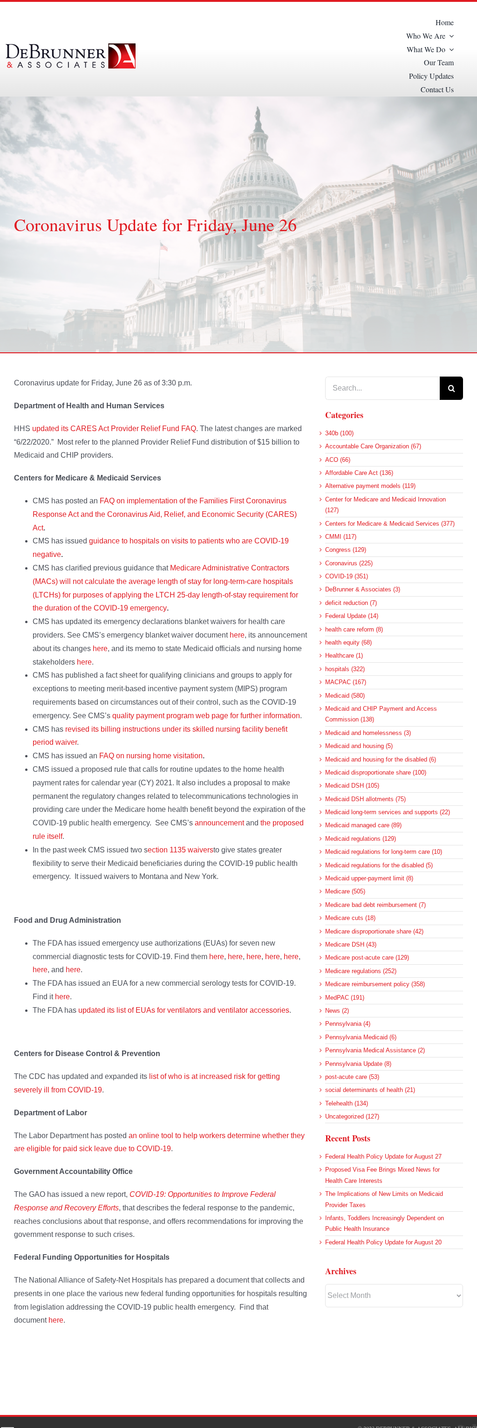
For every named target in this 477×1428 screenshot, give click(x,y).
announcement (219, 823)
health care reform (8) (354, 629)
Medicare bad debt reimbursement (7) (375, 904)
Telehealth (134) (346, 1103)
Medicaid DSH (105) (352, 785)
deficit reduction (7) (351, 602)
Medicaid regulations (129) (360, 838)
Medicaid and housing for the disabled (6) (380, 759)
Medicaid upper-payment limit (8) (369, 878)
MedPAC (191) (344, 997)
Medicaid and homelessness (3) (368, 732)
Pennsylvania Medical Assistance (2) (375, 1050)
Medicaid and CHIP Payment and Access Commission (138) (381, 714)
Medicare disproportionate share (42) (374, 931)
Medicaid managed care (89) (363, 825)
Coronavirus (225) (349, 563)
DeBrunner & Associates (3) (362, 589)
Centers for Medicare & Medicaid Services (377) (390, 523)
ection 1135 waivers (180, 850)
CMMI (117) (340, 536)
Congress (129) (345, 549)
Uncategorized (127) (352, 1116)
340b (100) (339, 433)
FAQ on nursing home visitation (151, 756)
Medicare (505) (345, 891)
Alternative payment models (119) (370, 485)
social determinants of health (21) (370, 1089)
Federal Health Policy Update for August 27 (383, 1156)
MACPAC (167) (345, 682)
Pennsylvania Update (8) (358, 1063)
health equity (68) (348, 642)
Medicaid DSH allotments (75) (365, 799)
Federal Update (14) (351, 615)
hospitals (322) (345, 669)
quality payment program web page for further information (206, 716)
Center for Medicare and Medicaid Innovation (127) (385, 505)
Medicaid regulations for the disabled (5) (379, 865)
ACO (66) (337, 459)
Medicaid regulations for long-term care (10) (383, 851)
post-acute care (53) (352, 1076)
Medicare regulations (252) (360, 971)
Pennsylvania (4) (347, 1023)
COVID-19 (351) (346, 576)
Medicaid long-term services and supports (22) (387, 812)
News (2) (337, 1010)
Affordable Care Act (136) (359, 472)
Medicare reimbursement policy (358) (375, 984)
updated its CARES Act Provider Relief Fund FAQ (114, 429)
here (237, 635)
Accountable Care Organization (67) (373, 446)
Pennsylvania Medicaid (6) (360, 1037)
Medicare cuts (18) (350, 917)
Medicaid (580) (345, 695)
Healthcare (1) (344, 655)
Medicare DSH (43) (350, 944)
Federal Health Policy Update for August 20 (383, 1242)
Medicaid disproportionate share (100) (375, 772)
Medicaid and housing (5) (359, 745)
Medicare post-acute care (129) (367, 957)
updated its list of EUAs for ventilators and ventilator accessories (183, 1010)
